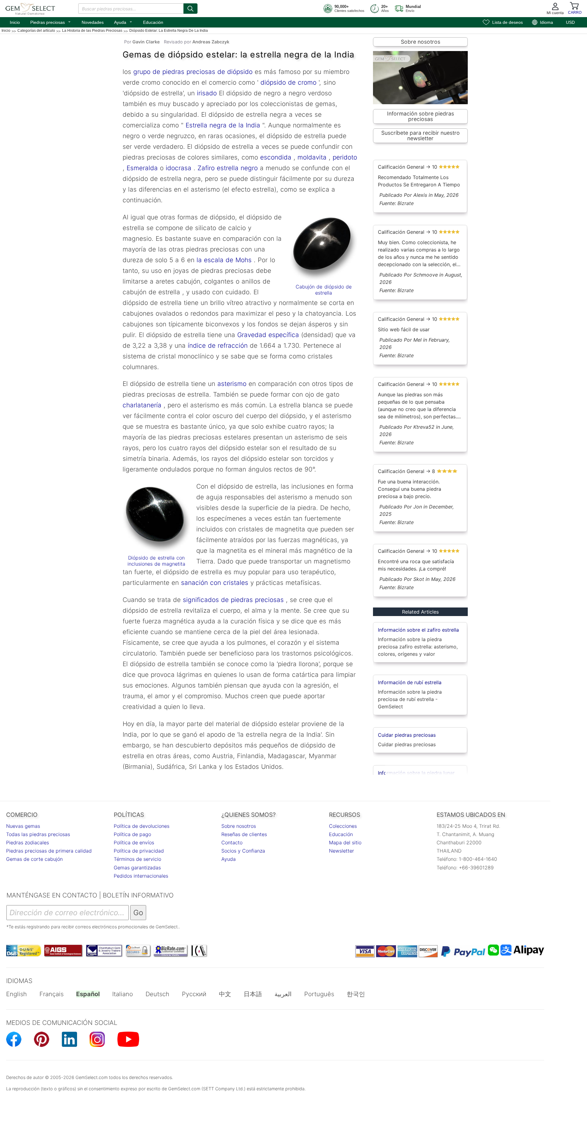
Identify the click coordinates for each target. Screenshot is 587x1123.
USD (570, 22)
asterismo (231, 383)
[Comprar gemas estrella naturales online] (156, 519)
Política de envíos (134, 842)
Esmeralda (141, 168)
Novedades (93, 22)
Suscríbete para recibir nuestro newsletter (420, 135)
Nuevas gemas (23, 826)
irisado (206, 93)
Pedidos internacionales (141, 876)
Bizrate (405, 203)
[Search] (190, 8)
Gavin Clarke (146, 41)
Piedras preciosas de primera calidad (49, 851)
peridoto (343, 157)
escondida (274, 157)
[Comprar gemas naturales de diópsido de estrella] (323, 249)
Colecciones (343, 826)
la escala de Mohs (224, 260)
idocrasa (177, 168)
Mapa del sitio (345, 842)
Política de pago (132, 834)
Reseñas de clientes (244, 834)
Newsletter (341, 851)
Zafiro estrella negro (228, 168)
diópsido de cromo (288, 82)
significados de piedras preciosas (232, 600)
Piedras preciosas (50, 21)
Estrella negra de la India (221, 125)
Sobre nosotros (420, 42)
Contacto (231, 842)
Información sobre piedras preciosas (420, 116)
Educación (153, 22)
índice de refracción (217, 345)
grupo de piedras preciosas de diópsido (192, 71)
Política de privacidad (139, 851)
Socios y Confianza (243, 851)
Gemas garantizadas (137, 867)
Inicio (15, 22)
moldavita (311, 157)
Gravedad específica (267, 335)
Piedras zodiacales (27, 842)
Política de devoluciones (141, 826)
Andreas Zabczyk (210, 41)
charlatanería (142, 405)
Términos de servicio (137, 859)
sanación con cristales (214, 582)
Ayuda (123, 21)
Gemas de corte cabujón (34, 859)
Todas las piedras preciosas (38, 834)
